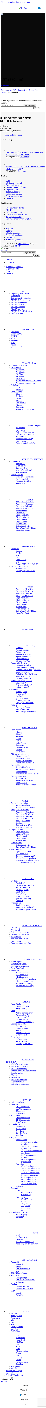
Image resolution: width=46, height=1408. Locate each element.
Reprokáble (15, 765)
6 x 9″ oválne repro (28, 1181)
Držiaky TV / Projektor (25, 434)
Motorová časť (21, 1035)
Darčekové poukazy (18, 313)
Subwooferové (21, 511)
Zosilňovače (15, 461)
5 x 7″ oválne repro (28, 1179)
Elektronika (20, 1338)
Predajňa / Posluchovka (15, 208)
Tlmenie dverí (21, 1026)
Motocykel (15, 1275)
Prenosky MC (21, 694)
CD (17, 557)
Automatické (21, 652)
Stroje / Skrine (21, 1041)
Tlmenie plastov (22, 1019)
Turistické (19, 1295)
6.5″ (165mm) (26, 1199)
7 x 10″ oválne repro (29, 1184)
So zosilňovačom (22, 659)
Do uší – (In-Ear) (22, 890)
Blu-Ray (19, 387)
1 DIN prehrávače (23, 1118)
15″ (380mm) (26, 1208)
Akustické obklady (23, 1006)
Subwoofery (23, 90)
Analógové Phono (23, 707)
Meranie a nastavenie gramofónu (28, 670)
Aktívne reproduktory (19, 754)
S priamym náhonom (24, 654)
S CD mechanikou (23, 1107)
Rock (18, 1346)
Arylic (13, 345)
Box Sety (14, 1329)
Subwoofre (20, 407)
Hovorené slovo (22, 1362)
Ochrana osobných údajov (16, 187)
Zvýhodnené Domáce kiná (21, 298)
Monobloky (20, 1126)
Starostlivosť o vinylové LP (21, 681)
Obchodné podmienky (14, 183)
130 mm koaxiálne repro (30, 1170)
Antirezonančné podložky (26, 443)
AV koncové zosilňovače (25, 383)
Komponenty (21, 568)
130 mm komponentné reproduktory (29, 1147)
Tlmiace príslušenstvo (24, 1044)
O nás (8, 181)
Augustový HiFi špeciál (20, 293)
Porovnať (9, 1373)
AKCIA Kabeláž (17, 304)
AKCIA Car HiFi (17, 309)
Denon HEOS (16, 334)
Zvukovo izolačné (23, 1015)
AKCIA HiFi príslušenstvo (21, 311)
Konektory (15, 970)
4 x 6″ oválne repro (28, 1177)
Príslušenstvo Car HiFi (19, 1212)
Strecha (18, 1030)
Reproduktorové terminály (26, 858)
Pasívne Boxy (26, 1195)
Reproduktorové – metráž (25, 769)
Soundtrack (20, 1364)
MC (17, 562)
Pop (17, 1344)
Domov (4, 90)
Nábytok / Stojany (33, 425)
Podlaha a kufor (22, 1028)
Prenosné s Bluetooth (24, 761)
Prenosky (14, 689)
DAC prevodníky (22, 479)
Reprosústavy (16, 730)
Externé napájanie (23, 530)
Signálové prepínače (18, 964)
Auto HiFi (12, 90)
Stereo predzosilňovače (25, 477)
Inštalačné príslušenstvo (20, 1084)
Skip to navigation (8, 2)
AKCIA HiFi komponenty (21, 300)
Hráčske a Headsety (23, 898)
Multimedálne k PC (23, 758)
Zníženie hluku (21, 1039)
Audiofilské (20, 883)
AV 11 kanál (20, 379)
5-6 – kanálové (21, 1133)
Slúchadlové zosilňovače (25, 907)
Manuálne (19, 648)
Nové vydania (16, 1316)
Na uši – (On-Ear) (23, 887)
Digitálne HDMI (22, 515)
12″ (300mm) (26, 1206)
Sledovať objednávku (14, 239)
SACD (18, 555)
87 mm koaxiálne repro (30, 1166)
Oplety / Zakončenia (24, 851)
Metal (18, 1349)
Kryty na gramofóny (24, 676)
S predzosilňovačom (23, 656)
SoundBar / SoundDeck (25, 409)
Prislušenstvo (21, 1113)
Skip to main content (24, 2)
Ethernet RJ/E (21, 524)
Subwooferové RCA (24, 825)
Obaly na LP (21, 683)
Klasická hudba (22, 1351)
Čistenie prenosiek (23, 700)
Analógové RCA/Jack (24, 504)
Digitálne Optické (22, 519)
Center (18, 398)
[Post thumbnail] (10, 150)
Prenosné (19, 1264)
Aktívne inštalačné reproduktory (23, 1071)
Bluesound (15, 332)
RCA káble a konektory (25, 1242)
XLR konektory (22, 977)
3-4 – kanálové (21, 1131)
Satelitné (19, 401)
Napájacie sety (21, 1237)
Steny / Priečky (21, 1008)
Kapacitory (20, 1217)
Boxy (18, 1190)
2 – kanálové (21, 1129)
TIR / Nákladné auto (19, 1273)
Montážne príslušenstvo (20, 966)
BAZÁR (14, 1368)
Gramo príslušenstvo (19, 663)
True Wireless (21, 894)
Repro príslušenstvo (18, 776)
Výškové (19, 1186)
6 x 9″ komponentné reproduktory (28, 1160)
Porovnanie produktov (14, 235)
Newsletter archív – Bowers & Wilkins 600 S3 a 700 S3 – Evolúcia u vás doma (24, 153)
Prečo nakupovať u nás (15, 196)
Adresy (9, 231)
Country (19, 1357)
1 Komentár (24, 157)
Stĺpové (19, 394)
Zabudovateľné (22, 747)
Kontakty (9, 198)
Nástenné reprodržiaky (24, 439)
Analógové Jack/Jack (24, 506)
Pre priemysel (16, 1037)
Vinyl (13, 1320)
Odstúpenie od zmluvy (14, 185)
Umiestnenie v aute (18, 1024)
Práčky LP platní (22, 687)
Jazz (17, 1335)
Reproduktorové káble (19, 803)
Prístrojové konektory (24, 983)
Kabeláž (29, 500)
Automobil (15, 1262)
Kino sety (19, 405)
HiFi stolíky (20, 430)
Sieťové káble (16, 843)
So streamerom (21, 472)
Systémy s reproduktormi (25, 571)
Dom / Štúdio (16, 1004)
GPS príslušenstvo (23, 1269)
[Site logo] (23, 8)
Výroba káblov (16, 849)
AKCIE (14, 1313)
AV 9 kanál (20, 376)
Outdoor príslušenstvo (24, 1288)
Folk (17, 1355)
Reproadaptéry (21, 1214)
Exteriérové (20, 752)
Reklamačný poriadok (14, 194)
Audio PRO (15, 340)
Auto (13, 1011)
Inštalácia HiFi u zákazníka (16, 214)
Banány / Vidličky (28, 862)
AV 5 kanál (20, 372)
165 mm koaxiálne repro (30, 1173)
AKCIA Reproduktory (19, 302)
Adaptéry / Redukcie (24, 827)
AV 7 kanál (20, 374)
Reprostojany (21, 436)
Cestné (18, 1293)
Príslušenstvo (16, 903)
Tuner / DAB (21, 560)
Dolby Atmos (21, 403)
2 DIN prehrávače (23, 1120)
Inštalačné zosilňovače (19, 1064)
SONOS (14, 336)
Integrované (20, 464)
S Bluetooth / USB (23, 661)
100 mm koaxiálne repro (30, 1168)
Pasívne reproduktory (19, 1069)
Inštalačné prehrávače (19, 1066)
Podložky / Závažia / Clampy (27, 674)
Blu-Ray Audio (17, 1327)
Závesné (19, 750)
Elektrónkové (21, 466)
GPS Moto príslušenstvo (25, 1280)
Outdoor (14, 1284)
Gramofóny (30, 645)
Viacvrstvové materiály (24, 1022)
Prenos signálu (16, 961)
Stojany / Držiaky (17, 1082)
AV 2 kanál (20, 370)
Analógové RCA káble (20, 810)
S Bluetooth (20, 1111)
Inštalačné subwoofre (19, 1080)
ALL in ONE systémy (19, 566)
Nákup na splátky (13, 192)
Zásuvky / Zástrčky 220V (26, 856)
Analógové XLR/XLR (24, 508)
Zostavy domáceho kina (20, 365)
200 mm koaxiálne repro (30, 1175)
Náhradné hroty (22, 698)
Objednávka (10, 237)
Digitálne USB (21, 521)
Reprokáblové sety (23, 767)
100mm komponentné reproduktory (29, 1143)
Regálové (19, 396)
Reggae (19, 1353)
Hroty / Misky (21, 441)
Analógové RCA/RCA (25, 502)
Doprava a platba (12, 189)
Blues (18, 1333)
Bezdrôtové (20, 892)
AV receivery (16, 368)
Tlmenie (34, 1233)
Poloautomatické (22, 650)
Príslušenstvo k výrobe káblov (27, 774)
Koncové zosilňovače (24, 470)
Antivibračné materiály (24, 1013)
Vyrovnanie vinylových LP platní (19, 219)
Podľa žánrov (16, 1331)
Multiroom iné (16, 347)
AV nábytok (20, 428)
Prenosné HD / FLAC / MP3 (27, 564)
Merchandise (16, 1366)
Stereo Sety (15, 296)
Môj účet (9, 228)
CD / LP (9, 210)
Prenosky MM (21, 692)
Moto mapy (20, 1282)
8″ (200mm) (25, 1201)
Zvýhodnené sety (17, 1102)
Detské (18, 1360)
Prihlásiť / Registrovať (14, 1375)
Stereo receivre (21, 468)
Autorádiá (15, 1104)
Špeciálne (19, 1135)
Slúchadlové (20, 483)
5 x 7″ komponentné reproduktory (28, 1156)
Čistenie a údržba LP (24, 685)
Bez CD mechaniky (23, 1109)
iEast (13, 343)
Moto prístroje (21, 1278)
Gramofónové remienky (25, 667)
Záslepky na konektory (24, 986)
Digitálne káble (17, 829)
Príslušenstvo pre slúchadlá (26, 909)
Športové (19, 901)
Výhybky (19, 1239)
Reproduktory (16, 392)
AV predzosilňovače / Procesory (28, 381)
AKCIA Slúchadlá (18, 307)
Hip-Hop (19, 1342)
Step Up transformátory (25, 703)
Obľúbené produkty (13, 233)
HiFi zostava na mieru (14, 212)
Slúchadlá (14, 881)
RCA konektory (22, 854)
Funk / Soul (20, 1340)
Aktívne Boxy (26, 1192)
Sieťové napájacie (23, 526)
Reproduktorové (22, 972)
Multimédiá (15, 1115)
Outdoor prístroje (22, 1286)
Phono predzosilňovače (25, 481)
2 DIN (18, 1267)
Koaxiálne (20, 1164)
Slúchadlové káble (23, 905)
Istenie (18, 1235)
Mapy (18, 1271)
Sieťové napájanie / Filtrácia (26, 528)
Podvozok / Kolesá (23, 1033)
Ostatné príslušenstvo (24, 678)
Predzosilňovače (17, 475)
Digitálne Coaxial (22, 517)
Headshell (19, 696)
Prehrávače (15, 385)
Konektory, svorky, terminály (27, 1244)
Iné (22, 1210)
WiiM (13, 338)
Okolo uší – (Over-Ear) (25, 885)
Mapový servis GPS (13, 217)
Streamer (19, 390)
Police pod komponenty (25, 432)
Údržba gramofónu (23, 672)
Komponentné (21, 1140)
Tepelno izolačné (22, 1017)
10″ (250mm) (26, 1203)
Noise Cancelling (22, 896)
